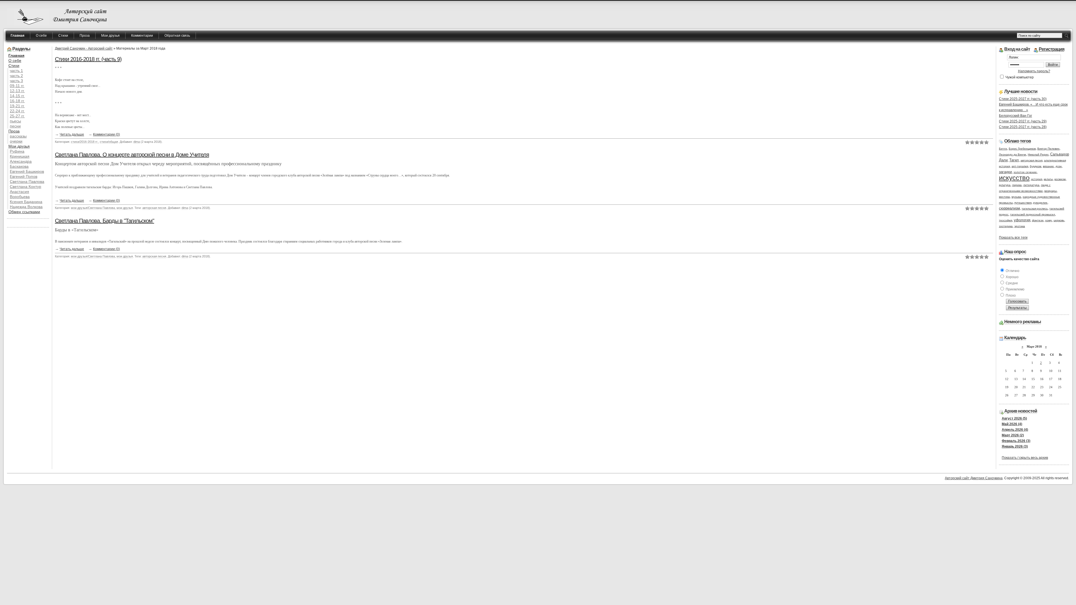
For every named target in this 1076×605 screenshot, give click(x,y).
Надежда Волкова (26, 206)
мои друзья (125, 208)
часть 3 (16, 80)
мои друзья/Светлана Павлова (93, 208)
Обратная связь (177, 36)
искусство (1014, 178)
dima (136, 141)
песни (15, 126)
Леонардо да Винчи (1012, 154)
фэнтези (1037, 220)
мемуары (1050, 190)
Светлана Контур (25, 186)
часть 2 (16, 75)
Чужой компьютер (1019, 77)
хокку (1048, 220)
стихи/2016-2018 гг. (84, 141)
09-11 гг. (17, 85)
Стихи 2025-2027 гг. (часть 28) (1023, 127)
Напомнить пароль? (1034, 71)
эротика (1019, 226)
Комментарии (142, 36)
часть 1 (16, 70)
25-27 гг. (17, 116)
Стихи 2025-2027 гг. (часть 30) (1023, 99)
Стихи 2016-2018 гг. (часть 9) (88, 59)
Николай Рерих (1038, 154)
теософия (1005, 220)
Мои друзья (110, 36)
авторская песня (154, 208)
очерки (16, 141)
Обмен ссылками (24, 212)
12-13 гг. (17, 91)
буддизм (1035, 166)
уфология (1022, 220)
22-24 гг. (17, 111)
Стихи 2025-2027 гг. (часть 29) (1023, 121)
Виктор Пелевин (1048, 148)
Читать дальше (72, 134)
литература (1031, 185)
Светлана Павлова (27, 181)
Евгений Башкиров (27, 171)
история (1036, 179)
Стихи (63, 36)
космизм (1060, 179)
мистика (1004, 196)
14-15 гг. (17, 96)
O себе (14, 60)
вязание (1048, 166)
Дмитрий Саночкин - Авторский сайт (84, 48)
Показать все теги (1013, 237)
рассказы (18, 136)
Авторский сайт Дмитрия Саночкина (974, 478)
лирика (1017, 185)
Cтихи (13, 65)
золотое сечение (1025, 172)
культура (1004, 185)
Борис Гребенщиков (1022, 148)
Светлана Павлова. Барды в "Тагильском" (104, 221)
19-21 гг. (17, 106)
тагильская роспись (1035, 208)
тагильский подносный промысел (1032, 214)
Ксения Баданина (26, 201)
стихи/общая (109, 141)
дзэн (1059, 166)
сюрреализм (1009, 208)
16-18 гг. (17, 101)
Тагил (1014, 160)
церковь (1059, 220)
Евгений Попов (23, 176)
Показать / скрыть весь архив (1025, 458)
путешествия (1022, 202)
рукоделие (1040, 202)
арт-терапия (1020, 166)
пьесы (15, 121)
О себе (41, 36)
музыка (1016, 196)
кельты (1048, 179)
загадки (1005, 172)
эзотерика (1006, 226)
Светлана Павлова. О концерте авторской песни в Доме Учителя (132, 155)
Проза (85, 36)
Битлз (1003, 148)
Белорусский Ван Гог (1015, 116)
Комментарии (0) (106, 134)
